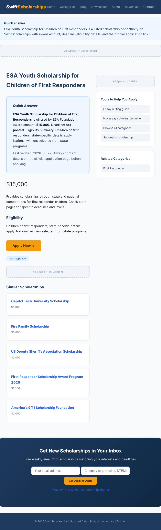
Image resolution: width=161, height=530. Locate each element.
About (116, 7)
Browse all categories (117, 128)
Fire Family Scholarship (30, 326)
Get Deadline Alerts (80, 480)
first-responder (17, 258)
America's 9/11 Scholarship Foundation (42, 408)
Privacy (95, 521)
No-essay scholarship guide (122, 118)
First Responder (113, 168)
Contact (149, 7)
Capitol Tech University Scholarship (40, 301)
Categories (68, 7)
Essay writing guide (116, 109)
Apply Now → (24, 246)
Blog (83, 7)
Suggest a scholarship (118, 137)
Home (51, 7)
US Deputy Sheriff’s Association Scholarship (46, 351)
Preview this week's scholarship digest (80, 490)
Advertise (132, 7)
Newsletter (99, 7)
